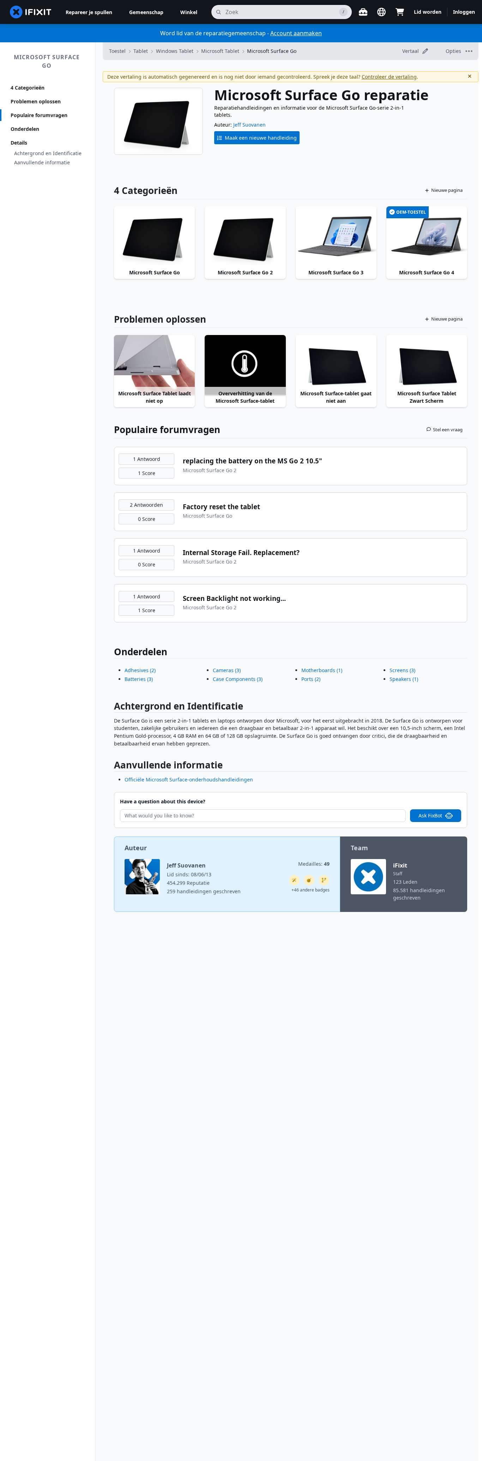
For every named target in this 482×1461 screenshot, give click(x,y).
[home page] (31, 12)
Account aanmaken (296, 33)
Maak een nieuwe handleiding (261, 137)
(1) (321, 670)
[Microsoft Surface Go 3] (336, 236)
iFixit (400, 865)
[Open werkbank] (363, 12)
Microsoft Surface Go (47, 61)
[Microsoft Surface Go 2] (245, 236)
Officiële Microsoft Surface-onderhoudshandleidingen (189, 779)
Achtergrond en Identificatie (48, 153)
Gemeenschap (146, 12)
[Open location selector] (381, 12)
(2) (140, 670)
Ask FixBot (430, 815)
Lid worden (427, 11)
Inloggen (464, 11)
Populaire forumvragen (39, 115)
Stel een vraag (448, 429)
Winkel (188, 12)
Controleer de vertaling (389, 76)
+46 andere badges (310, 890)
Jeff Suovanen (249, 124)
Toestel (117, 51)
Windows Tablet (174, 51)
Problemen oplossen (36, 101)
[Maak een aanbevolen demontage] (309, 880)
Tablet (140, 51)
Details (19, 142)
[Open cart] (400, 12)
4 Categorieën (27, 87)
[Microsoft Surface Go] (154, 236)
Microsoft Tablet (220, 51)
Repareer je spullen (89, 12)
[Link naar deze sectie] (110, 707)
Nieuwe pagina (447, 190)
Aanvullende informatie (42, 162)
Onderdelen (25, 129)
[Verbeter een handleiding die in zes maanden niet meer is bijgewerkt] (324, 880)
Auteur (136, 848)
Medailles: (314, 863)
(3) (139, 679)
